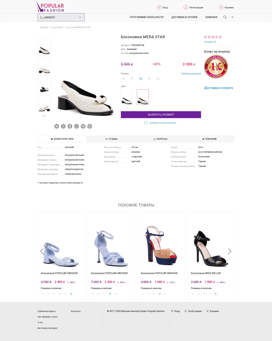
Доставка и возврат (48, 328)
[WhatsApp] (90, 126)
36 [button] (123, 78)
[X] (64, 126)
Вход (165, 7)
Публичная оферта (47, 311)
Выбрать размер (161, 114)
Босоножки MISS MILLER (206, 273)
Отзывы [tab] (112, 139)
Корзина (229, 7)
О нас (40, 322)
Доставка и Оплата (184, 17)
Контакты (76, 311)
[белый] (127, 97)
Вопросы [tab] (161, 139)
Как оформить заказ (48, 317)
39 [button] (149, 78)
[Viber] (84, 126)
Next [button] (44, 115)
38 (140, 78)
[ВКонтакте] (57, 126)
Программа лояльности (147, 17)
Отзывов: (209, 42)
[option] (44, 46)
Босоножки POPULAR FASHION (59, 273)
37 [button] (131, 78)
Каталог (49, 17)
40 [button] (157, 78)
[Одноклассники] (71, 126)
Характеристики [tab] (63, 139)
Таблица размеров (191, 73)
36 (160, 294)
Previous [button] (44, 33)
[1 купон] (219, 66)
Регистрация (196, 7)
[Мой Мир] (77, 126)
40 (71, 294)
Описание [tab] (210, 139)
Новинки (211, 17)
